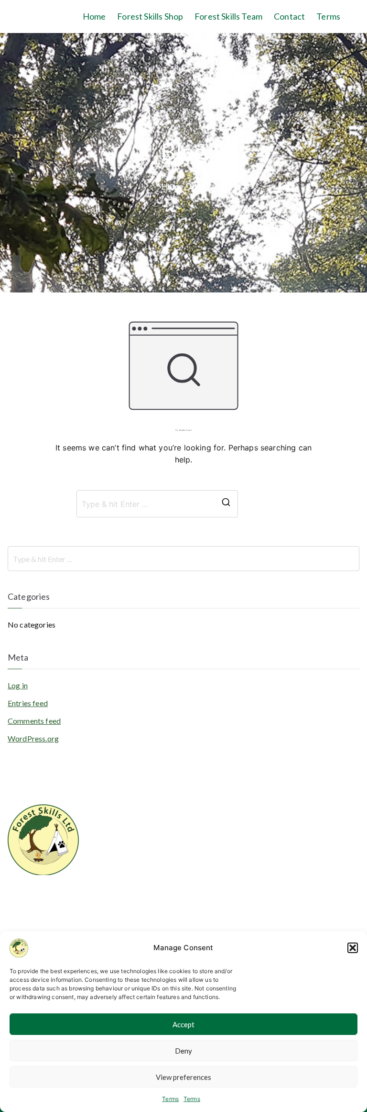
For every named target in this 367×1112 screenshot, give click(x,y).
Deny (183, 1050)
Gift (136, 929)
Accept (183, 1024)
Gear (138, 914)
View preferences (183, 1077)
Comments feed (34, 720)
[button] (352, 948)
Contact (289, 16)
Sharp (139, 852)
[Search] (226, 504)
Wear (139, 883)
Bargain (143, 868)
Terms (170, 1098)
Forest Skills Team (228, 16)
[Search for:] (183, 559)
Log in (18, 685)
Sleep (139, 837)
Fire (136, 898)
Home (94, 16)
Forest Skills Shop (150, 16)
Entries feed (28, 703)
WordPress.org (33, 738)
